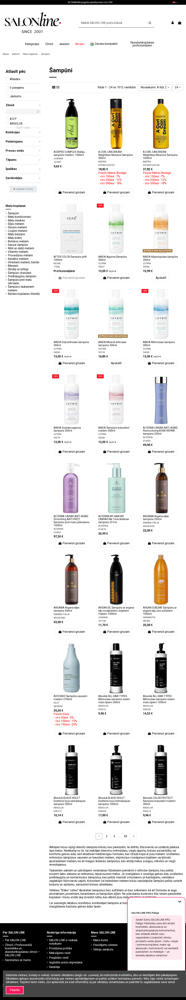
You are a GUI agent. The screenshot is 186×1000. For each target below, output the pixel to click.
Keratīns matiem (18, 259)
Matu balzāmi (16, 234)
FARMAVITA (149, 617)
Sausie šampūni (18, 245)
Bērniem (13, 265)
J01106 (102, 620)
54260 (57, 352)
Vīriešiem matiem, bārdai (23, 262)
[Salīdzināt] (74, 144)
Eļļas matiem (16, 224)
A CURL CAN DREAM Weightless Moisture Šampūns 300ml (115, 155)
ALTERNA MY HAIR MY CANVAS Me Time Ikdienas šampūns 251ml (113, 519)
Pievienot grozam (73, 192)
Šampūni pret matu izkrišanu (20, 281)
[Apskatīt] (71, 150)
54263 (146, 352)
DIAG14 (147, 811)
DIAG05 (102, 811)
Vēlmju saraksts (103, 949)
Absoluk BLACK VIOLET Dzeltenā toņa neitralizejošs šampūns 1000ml (114, 801)
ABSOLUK (103, 705)
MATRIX (102, 161)
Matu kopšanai (15, 206)
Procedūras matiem (20, 255)
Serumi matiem (17, 227)
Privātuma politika (60, 948)
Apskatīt (161, 277)
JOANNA (58, 158)
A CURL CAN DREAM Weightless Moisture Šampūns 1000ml (160, 155)
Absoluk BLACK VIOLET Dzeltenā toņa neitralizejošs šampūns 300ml (70, 801)
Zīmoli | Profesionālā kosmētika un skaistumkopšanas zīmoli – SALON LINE (22, 950)
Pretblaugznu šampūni (22, 276)
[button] (32, 44)
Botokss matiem (18, 241)
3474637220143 (151, 165)
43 (125, 836)
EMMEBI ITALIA (151, 522)
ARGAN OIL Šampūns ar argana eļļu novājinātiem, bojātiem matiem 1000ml (116, 610)
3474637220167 (106, 165)
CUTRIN (102, 263)
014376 (102, 529)
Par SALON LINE (15, 940)
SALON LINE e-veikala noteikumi (63, 941)
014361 (57, 532)
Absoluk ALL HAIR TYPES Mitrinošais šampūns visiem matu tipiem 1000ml (159, 699)
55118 (101, 352)
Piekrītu (15, 990)
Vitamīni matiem (18, 251)
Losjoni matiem (17, 231)
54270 (57, 437)
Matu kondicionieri (19, 216)
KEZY (56, 702)
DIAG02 (147, 709)
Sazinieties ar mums (18, 960)
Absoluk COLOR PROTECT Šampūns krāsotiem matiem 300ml (159, 801)
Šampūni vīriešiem (19, 273)
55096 (146, 266)
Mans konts (100, 940)
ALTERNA (148, 437)
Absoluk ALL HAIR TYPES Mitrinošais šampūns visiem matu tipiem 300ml (114, 699)
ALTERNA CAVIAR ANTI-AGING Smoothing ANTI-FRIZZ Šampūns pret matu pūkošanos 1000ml (72, 521)
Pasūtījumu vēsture (105, 945)
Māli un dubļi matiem (21, 248)
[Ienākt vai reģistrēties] (173, 23)
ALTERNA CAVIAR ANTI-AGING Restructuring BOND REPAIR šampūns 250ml (160, 430)
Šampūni (13, 213)
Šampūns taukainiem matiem (21, 288)
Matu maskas (16, 220)
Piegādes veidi (58, 957)
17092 (57, 266)
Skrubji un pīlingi (18, 269)
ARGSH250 (148, 526)
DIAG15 (57, 811)
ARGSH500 (59, 617)
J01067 (57, 162)
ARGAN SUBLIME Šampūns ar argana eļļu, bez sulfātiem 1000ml (160, 610)
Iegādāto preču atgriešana (65, 962)
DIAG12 (102, 709)
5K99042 (58, 706)
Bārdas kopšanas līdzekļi (24, 294)
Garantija (54, 967)
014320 (147, 440)
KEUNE (57, 263)
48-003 (146, 620)
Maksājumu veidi (59, 953)
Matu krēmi (15, 238)
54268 (101, 437)
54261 (101, 266)
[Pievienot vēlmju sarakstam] (69, 144)
